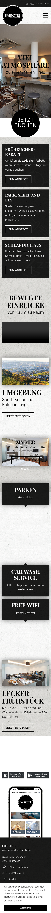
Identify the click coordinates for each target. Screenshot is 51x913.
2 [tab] (25, 468)
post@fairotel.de (17, 873)
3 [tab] (28, 468)
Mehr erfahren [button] (15, 900)
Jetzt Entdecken (18, 416)
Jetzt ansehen (25, 460)
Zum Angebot (18, 179)
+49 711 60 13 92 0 (18, 867)
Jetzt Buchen (25, 123)
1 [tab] (21, 468)
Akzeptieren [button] (25, 908)
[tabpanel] (25, 452)
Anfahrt (12, 879)
